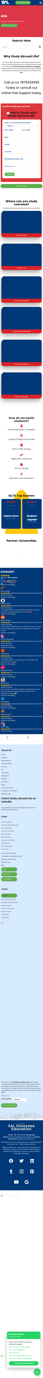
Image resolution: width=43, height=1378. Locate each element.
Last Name (26, 130)
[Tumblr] (11, 1171)
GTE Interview (5, 843)
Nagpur (4, 1147)
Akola (20, 1149)
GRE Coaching (6, 837)
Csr (2, 770)
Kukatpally (6, 1149)
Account (4, 767)
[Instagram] (21, 1171)
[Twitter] (21, 1161)
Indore (11, 1151)
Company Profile (7, 788)
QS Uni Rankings (6, 846)
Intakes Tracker (6, 905)
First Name (8, 130)
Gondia (24, 1151)
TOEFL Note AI (7, 879)
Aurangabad (18, 1153)
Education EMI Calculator (9, 902)
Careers (4, 779)
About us (4, 758)
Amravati (14, 1149)
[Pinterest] (32, 1171)
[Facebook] (11, 1161)
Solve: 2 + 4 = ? (10, 166)
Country (8, 152)
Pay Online (4, 849)
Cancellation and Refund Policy (11, 856)
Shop (4, 869)
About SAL (6, 1096)
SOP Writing (5, 918)
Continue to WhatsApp (24, 1363)
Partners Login (6, 794)
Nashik (31, 1149)
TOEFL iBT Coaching (7, 831)
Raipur (37, 1149)
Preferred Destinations (13, 159)
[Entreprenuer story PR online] (25, 737)
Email (6, 137)
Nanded (26, 1153)
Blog (2, 865)
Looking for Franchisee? (9, 791)
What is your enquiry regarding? (17, 123)
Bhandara (18, 1151)
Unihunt (5, 895)
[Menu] (41, 2)
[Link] (5, 3)
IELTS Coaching (6, 828)
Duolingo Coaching (7, 840)
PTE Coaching (6, 834)
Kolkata (25, 1149)
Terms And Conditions (8, 853)
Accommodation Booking (10, 825)
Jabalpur (31, 1151)
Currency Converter (8, 908)
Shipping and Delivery (8, 859)
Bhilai (37, 1151)
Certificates (5, 773)
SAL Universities (6, 822)
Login (3, 785)
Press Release (6, 761)
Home (3, 755)
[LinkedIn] (32, 1161)
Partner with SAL (6, 764)
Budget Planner (6, 912)
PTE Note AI (6, 874)
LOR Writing (5, 915)
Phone (6, 144)
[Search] (40, 47)
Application (5, 776)
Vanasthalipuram (34, 1147)
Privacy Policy (5, 862)
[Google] (27, 1182)
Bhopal (5, 1151)
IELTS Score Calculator (8, 899)
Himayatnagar (22, 1147)
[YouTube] (16, 1182)
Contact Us (5, 782)
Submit (9, 174)
